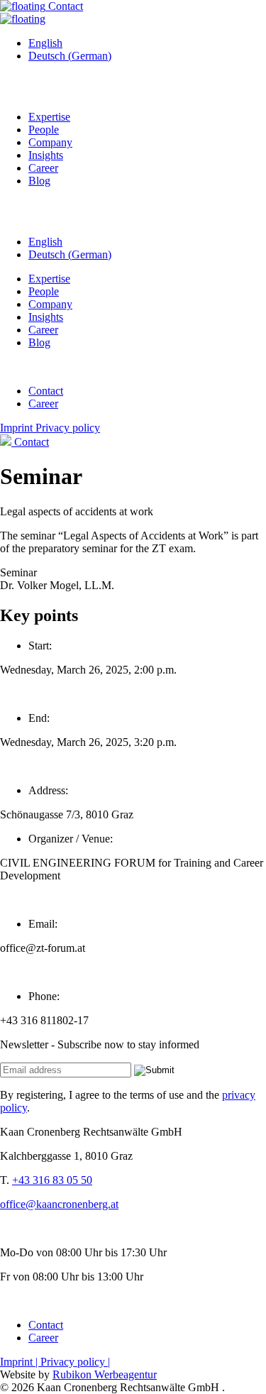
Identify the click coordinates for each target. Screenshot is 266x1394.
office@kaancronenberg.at (59, 1204)
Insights (45, 155)
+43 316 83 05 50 (52, 1180)
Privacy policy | (75, 1362)
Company (50, 142)
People (43, 130)
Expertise (49, 117)
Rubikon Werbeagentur (104, 1374)
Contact (64, 6)
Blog (39, 181)
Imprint (17, 428)
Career (43, 168)
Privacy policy (67, 428)
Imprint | (20, 1362)
